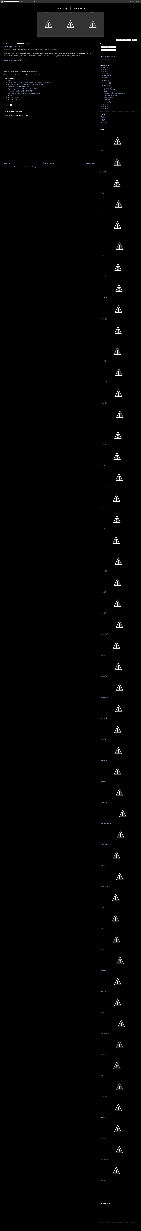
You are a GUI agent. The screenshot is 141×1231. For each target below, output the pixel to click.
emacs (103, 340)
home (102, 592)
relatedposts (104, 1033)
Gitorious (103, 117)
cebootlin (103, 634)
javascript (104, 886)
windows (103, 1159)
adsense (103, 487)
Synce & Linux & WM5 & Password (114, 94)
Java (92, 13)
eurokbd (10, 95)
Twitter (102, 116)
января (106, 102)
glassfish (103, 802)
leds (102, 949)
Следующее (7, 163)
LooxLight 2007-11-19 (14, 97)
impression (104, 844)
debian (103, 277)
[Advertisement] (70, 35)
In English (104, 122)
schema (103, 382)
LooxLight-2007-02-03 (13, 47)
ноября (106, 75)
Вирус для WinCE (109, 90)
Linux (47, 13)
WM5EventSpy (108, 92)
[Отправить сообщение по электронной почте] (11, 104)
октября (107, 77)
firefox (103, 739)
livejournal (104, 970)
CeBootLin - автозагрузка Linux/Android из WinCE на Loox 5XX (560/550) (30, 82)
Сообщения (107, 47)
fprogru (103, 760)
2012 (104, 67)
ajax (102, 508)
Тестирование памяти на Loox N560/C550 (20, 86)
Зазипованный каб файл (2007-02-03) (15, 60)
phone (103, 1012)
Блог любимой (105, 124)
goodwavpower (105, 823)
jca (102, 907)
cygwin (103, 676)
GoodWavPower (109, 97)
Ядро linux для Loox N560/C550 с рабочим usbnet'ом (24, 93)
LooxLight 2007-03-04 (14, 99)
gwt (102, 550)
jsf (101, 928)
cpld (102, 655)
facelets (103, 718)
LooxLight (10, 102)
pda (27, 104)
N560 (9, 80)
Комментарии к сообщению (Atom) (25, 167)
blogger (103, 403)
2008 (104, 71)
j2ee (102, 865)
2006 (104, 104)
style (102, 1075)
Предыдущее (90, 163)
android (103, 319)
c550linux (104, 256)
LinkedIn (103, 121)
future (102, 781)
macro (103, 991)
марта (106, 85)
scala (102, 361)
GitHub (103, 119)
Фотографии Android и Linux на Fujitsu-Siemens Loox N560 (26, 84)
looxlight (21, 104)
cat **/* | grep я (70, 8)
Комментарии (107, 50)
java (102, 172)
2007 (104, 73)
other (102, 466)
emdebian (104, 424)
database (103, 697)
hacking (103, 214)
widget (103, 1138)
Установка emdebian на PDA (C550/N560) (20, 91)
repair (102, 613)
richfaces (103, 1054)
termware (103, 1096)
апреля (106, 83)
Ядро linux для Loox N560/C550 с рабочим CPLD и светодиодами (28, 89)
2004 (104, 108)
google (103, 445)
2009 (104, 69)
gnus (102, 529)
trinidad (103, 1117)
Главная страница (48, 163)
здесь (55, 49)
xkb (102, 1180)
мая (105, 80)
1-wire (102, 235)
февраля (107, 88)
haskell (103, 571)
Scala (70, 13)
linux (102, 151)
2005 (104, 106)
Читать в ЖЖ (105, 60)
